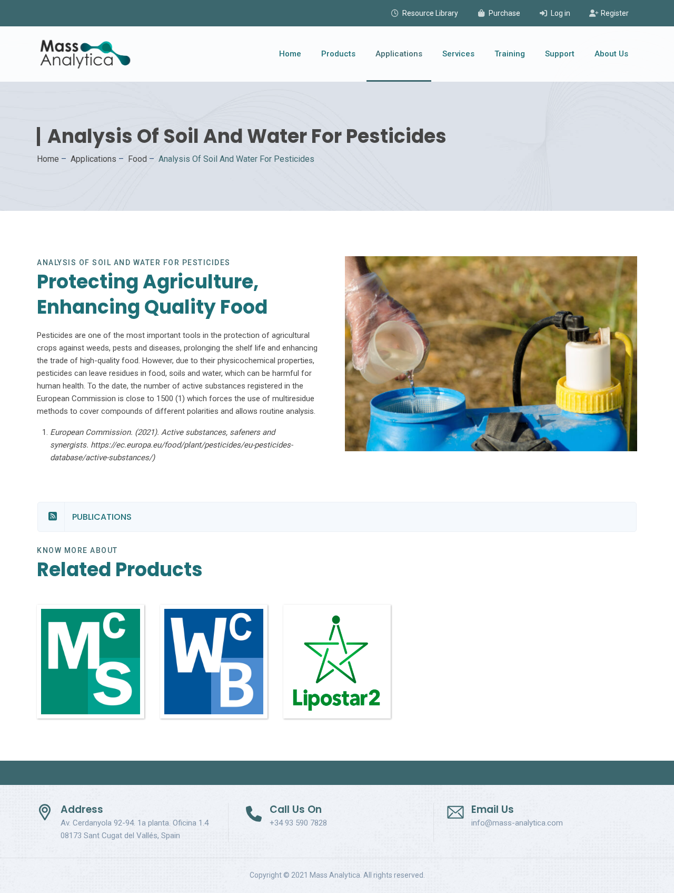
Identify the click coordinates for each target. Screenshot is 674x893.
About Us (611, 54)
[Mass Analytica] (85, 54)
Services (458, 54)
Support (559, 54)
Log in (560, 13)
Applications (398, 54)
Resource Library (430, 13)
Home (290, 54)
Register (615, 13)
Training (509, 54)
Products (338, 54)
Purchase (504, 13)
